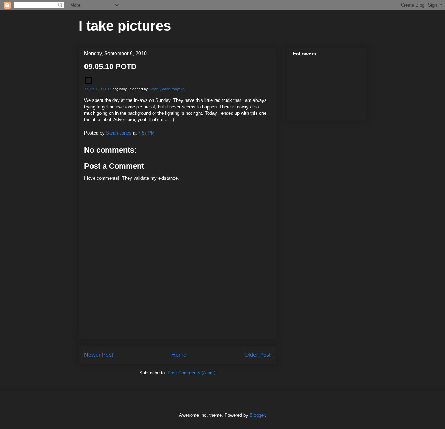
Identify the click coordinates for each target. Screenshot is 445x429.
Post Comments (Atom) (191, 372)
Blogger (257, 415)
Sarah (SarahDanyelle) (167, 89)
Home (178, 355)
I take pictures (125, 25)
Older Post (257, 355)
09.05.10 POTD (98, 89)
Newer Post (98, 355)
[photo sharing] (88, 82)
